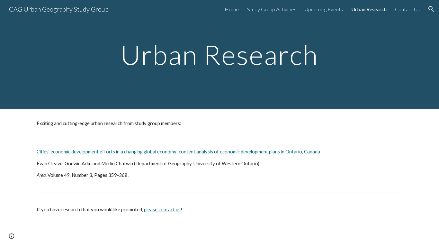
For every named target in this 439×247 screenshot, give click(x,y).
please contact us (162, 209)
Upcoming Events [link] (324, 9)
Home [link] (232, 9)
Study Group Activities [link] (271, 9)
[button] (431, 9)
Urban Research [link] (369, 9)
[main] (219, 54)
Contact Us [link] (407, 9)
